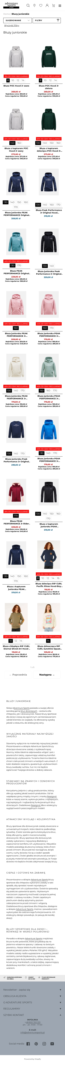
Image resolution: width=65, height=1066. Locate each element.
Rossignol (52, 796)
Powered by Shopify (32, 1059)
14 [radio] (23, 80)
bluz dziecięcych (29, 711)
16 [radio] (58, 578)
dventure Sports (21, 708)
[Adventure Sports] (11, 5)
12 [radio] (18, 80)
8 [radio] (8, 80)
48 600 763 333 (33, 1022)
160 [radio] (19, 142)
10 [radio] (12, 80)
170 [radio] (16, 207)
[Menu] (60, 5)
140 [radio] (12, 142)
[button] (17, 20)
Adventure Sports (39, 879)
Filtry (38, 20)
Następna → (47, 674)
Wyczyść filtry (11, 25)
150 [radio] (52, 142)
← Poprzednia (18, 674)
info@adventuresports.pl (32, 1032)
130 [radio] (38, 142)
